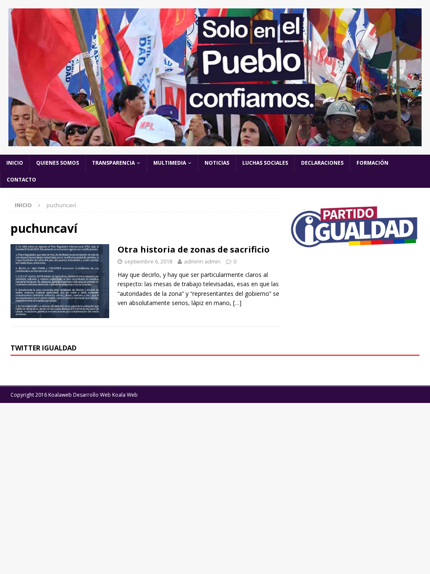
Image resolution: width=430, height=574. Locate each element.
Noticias (217, 162)
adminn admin (202, 261)
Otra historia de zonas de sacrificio (194, 249)
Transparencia (113, 162)
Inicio (14, 162)
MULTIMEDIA (169, 162)
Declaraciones (322, 162)
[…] (237, 303)
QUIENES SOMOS (57, 162)
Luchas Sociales (265, 162)
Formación (372, 162)
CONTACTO (21, 179)
